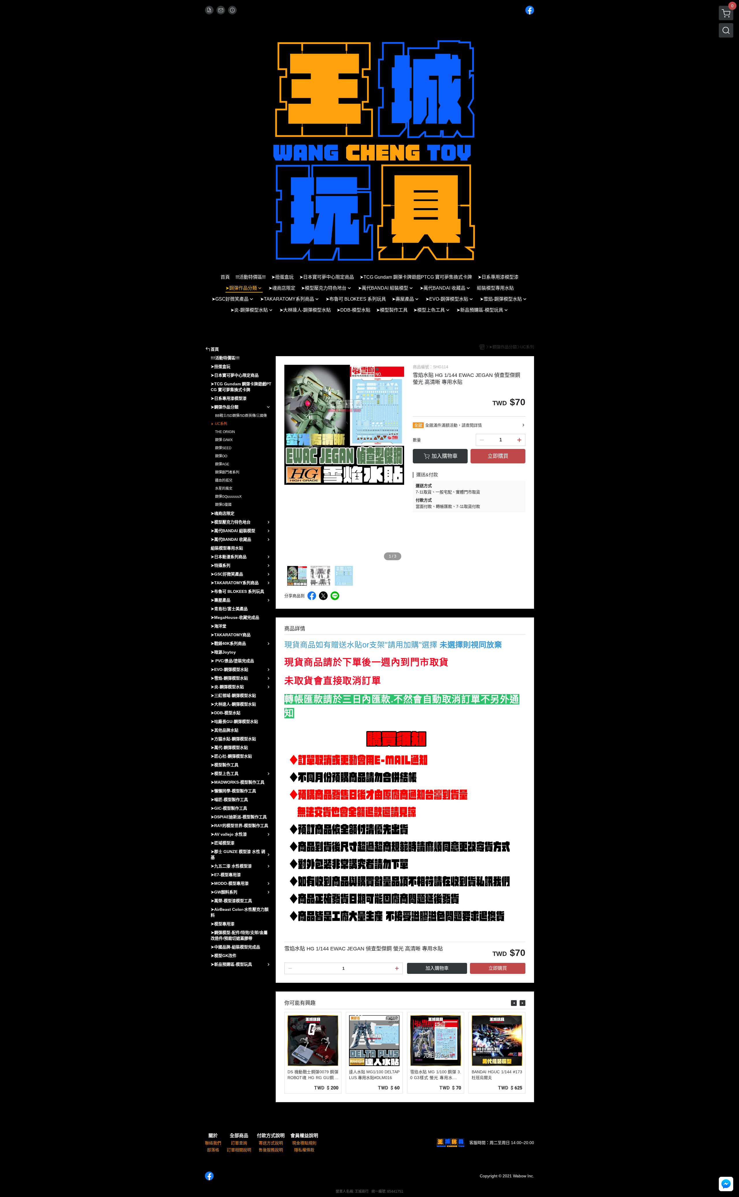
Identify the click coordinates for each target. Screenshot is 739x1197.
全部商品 (239, 1135)
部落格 (213, 1150)
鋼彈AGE (222, 464)
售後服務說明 (271, 1150)
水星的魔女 (223, 488)
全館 (418, 425)
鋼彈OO (221, 456)
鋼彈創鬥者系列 (227, 472)
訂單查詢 (239, 1143)
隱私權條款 (304, 1150)
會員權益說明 (304, 1135)
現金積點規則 (304, 1143)
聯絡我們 (213, 1143)
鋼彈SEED (223, 448)
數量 (417, 440)
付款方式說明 (271, 1135)
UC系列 (221, 424)
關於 (213, 1135)
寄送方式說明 (271, 1143)
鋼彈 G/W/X (224, 440)
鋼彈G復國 (223, 505)
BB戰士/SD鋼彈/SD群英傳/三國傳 (241, 416)
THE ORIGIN (225, 432)
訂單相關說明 (239, 1150)
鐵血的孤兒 (223, 480)
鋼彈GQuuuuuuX (228, 497)
